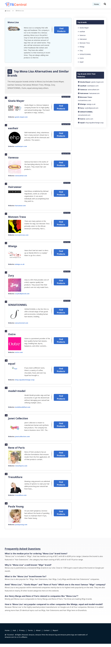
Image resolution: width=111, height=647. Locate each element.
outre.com (19, 352)
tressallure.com (20, 495)
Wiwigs (12, 246)
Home (96, 4)
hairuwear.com (20, 206)
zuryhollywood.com (22, 294)
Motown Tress (17, 217)
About (38, 630)
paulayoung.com (21, 525)
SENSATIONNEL (17, 305)
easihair (13, 128)
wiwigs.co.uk (19, 264)
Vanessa (13, 157)
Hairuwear (15, 187)
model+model (16, 391)
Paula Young (16, 506)
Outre (12, 334)
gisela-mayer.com (21, 117)
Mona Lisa (13, 22)
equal (11, 363)
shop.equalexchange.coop (24, 380)
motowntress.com (21, 235)
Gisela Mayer (16, 101)
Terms (30, 630)
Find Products (61, 30)
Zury (11, 275)
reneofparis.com (21, 466)
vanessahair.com (21, 176)
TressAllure (15, 477)
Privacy (22, 630)
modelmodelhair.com (22, 407)
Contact (47, 630)
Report (55, 630)
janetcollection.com (22, 436)
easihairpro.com (21, 146)
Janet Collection (18, 418)
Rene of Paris (16, 447)
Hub (14, 630)
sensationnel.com (21, 323)
